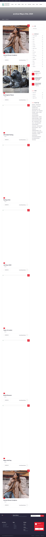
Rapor (38, 61)
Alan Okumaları (38, 35)
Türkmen (38, 66)
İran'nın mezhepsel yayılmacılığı (36, 136)
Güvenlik (38, 46)
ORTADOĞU (38, 59)
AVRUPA (34, 4)
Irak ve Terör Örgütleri (35, 115)
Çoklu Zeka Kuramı (34, 135)
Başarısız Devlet (34, 110)
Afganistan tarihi (38, 104)
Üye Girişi (15, 525)
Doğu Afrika (40, 110)
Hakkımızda (6, 0)
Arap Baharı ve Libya (35, 107)
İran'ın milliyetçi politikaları (35, 138)
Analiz (38, 37)
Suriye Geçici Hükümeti (35, 124)
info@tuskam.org (26, 530)
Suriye (38, 64)
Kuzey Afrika (38, 55)
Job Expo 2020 (7, 265)
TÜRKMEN (40, 4)
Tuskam (5, 56)
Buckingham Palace (8, 95)
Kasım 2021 (38, 92)
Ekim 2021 (38, 94)
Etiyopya (37, 112)
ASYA (25, 4)
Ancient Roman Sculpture (10, 55)
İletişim (19, 0)
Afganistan (33, 104)
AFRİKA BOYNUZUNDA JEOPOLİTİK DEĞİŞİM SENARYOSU (38, 84)
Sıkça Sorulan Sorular (6, 526)
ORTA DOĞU (29, 4)
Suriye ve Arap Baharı (35, 127)
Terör (40, 130)
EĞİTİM (23, 4)
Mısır (32, 121)
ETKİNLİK (19, 4)
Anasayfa (3, 0)
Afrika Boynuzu (34, 106)
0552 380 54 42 (26, 528)
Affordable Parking (8, 134)
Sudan (40, 121)
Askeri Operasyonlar (35, 109)
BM (37, 110)
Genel (38, 41)
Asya (39, 109)
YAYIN (15, 4)
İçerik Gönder (5, 525)
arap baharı (38, 106)
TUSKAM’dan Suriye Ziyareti (38, 73)
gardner (40, 112)
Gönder (42, 515)
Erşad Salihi (33, 112)
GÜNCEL (12, 4)
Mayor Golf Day (7, 460)
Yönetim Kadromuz (11, 0)
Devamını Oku (7, 139)
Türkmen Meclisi (34, 133)
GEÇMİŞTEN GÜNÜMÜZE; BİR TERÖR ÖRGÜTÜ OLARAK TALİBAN (38, 78)
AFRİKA (37, 4)
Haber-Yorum (38, 48)
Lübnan (38, 57)
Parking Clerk (6, 200)
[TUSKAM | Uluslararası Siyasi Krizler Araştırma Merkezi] (5, 4)
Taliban (40, 127)
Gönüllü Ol (15, 526)
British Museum (7, 395)
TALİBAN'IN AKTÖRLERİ (35, 130)
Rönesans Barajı (36, 121)
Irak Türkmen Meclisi (35, 113)
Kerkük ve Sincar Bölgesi (35, 118)
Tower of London (7, 330)
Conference (7, 19)
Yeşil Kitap (38, 133)
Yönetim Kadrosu (37, 535)
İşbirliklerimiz (16, 0)
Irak (38, 50)
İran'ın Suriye (34, 139)
